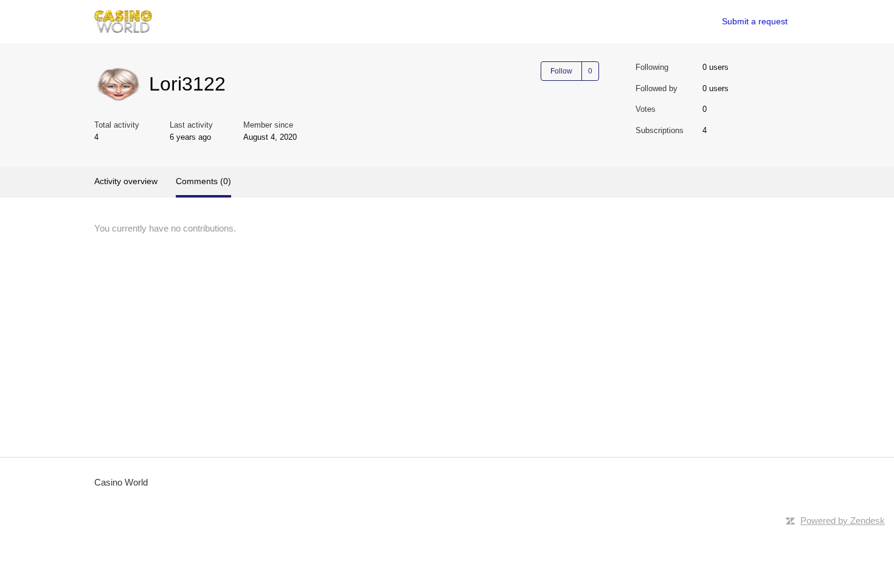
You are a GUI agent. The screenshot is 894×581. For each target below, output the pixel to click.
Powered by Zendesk (842, 520)
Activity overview (126, 181)
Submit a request (755, 21)
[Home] (123, 21)
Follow (561, 71)
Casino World (121, 482)
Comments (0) (203, 181)
